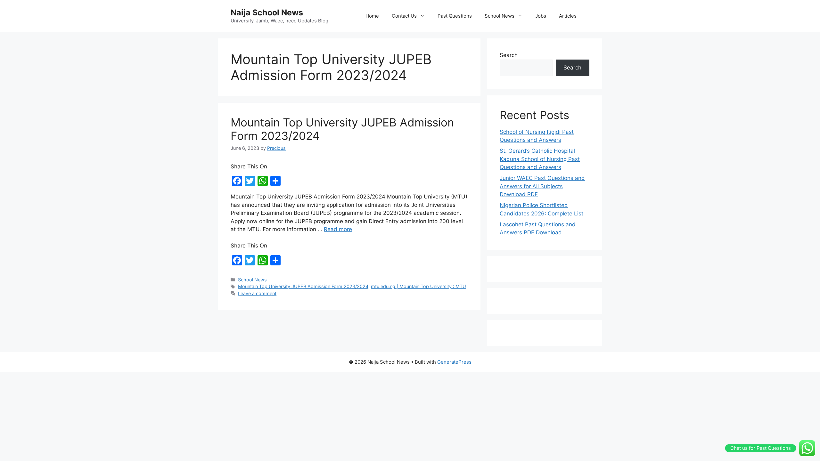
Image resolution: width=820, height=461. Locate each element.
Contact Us (404, 16)
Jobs (540, 16)
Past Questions (455, 16)
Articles (568, 16)
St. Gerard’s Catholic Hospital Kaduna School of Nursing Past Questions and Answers (540, 159)
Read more (338, 229)
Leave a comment (257, 293)
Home (372, 16)
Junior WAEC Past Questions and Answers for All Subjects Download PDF (542, 186)
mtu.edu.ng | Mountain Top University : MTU (418, 286)
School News (499, 16)
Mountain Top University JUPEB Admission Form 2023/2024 (303, 286)
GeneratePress (454, 362)
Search (509, 55)
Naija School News (267, 12)
